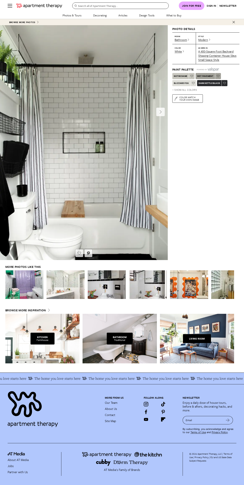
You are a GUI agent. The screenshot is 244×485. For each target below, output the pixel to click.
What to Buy (173, 15)
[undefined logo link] (39, 5)
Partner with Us (18, 472)
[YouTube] (146, 419)
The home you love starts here (51, 378)
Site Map (110, 421)
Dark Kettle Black (209, 83)
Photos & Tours (72, 15)
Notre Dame (180, 76)
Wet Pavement (205, 76)
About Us (111, 408)
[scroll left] (8, 285)
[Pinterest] (163, 412)
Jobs (11, 466)
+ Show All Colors (184, 90)
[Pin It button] (88, 253)
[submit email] (227, 420)
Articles (122, 15)
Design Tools (146, 15)
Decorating (100, 15)
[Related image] (24, 284)
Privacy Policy (220, 432)
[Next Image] (160, 112)
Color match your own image (189, 98)
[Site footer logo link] (54, 407)
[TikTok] (163, 404)
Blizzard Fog (181, 83)
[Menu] (10, 5)
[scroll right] (231, 285)
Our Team (111, 402)
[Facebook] (146, 412)
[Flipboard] (163, 419)
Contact (110, 415)
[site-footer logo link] (16, 454)
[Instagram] (146, 404)
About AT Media (18, 460)
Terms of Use (198, 432)
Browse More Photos (22, 22)
